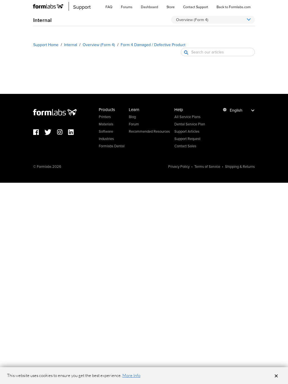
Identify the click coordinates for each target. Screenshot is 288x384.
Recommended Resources (149, 131)
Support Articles (186, 131)
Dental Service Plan (189, 124)
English (236, 110)
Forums (126, 6)
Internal (70, 45)
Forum (134, 124)
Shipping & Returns (240, 166)
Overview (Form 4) (99, 45)
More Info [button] (131, 375)
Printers (105, 116)
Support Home (45, 45)
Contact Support (195, 6)
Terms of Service (207, 166)
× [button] (276, 375)
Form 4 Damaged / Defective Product (153, 45)
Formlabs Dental (112, 145)
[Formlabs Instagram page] (62, 132)
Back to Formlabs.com (234, 6)
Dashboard (149, 6)
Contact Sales (185, 145)
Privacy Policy (179, 166)
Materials (106, 124)
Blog (132, 116)
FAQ (108, 6)
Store (170, 6)
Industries (106, 138)
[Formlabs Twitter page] (50, 132)
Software (106, 131)
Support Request (187, 138)
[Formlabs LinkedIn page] (73, 132)
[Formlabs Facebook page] (38, 132)
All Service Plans (187, 116)
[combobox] (218, 52)
